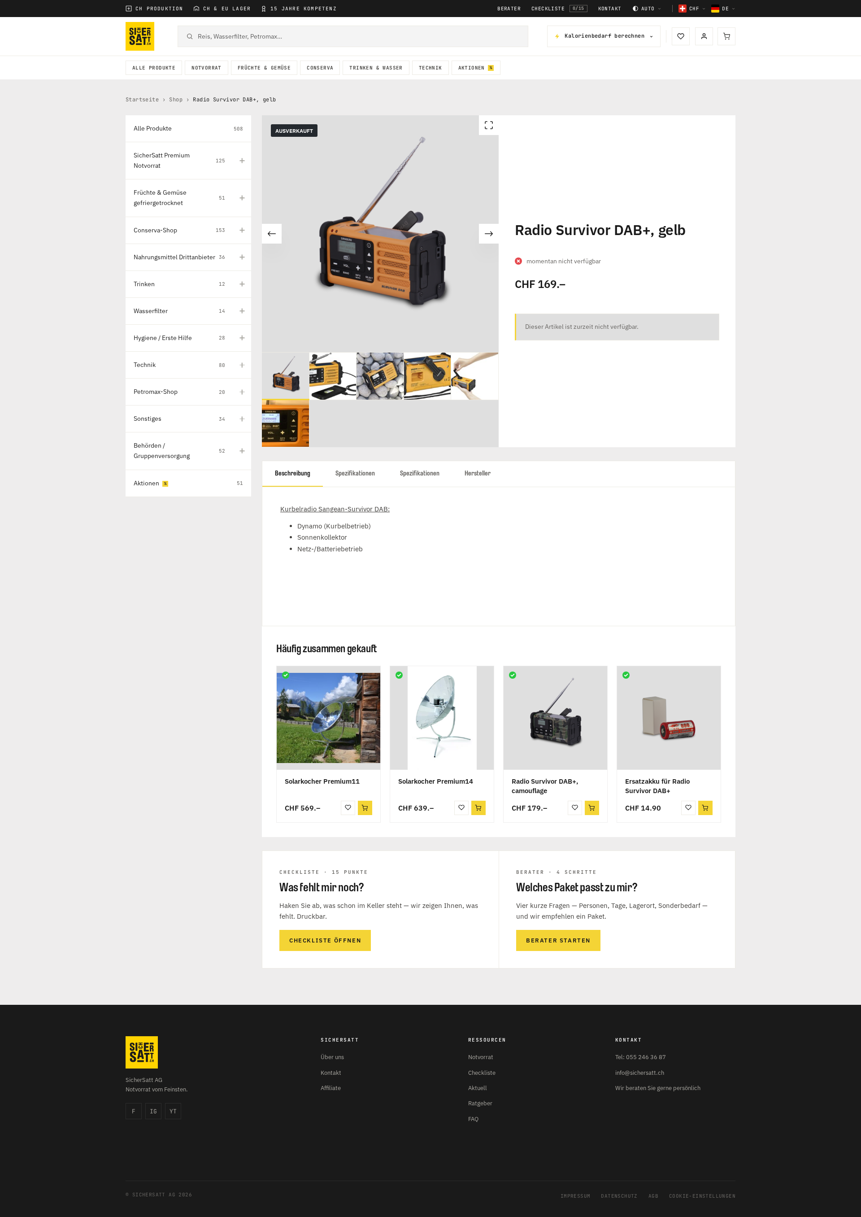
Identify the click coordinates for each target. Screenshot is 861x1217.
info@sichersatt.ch (639, 1073)
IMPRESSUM (576, 1196)
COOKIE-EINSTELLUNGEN (702, 1196)
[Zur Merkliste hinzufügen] (348, 808)
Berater (509, 8)
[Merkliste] (681, 36)
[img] (285, 675)
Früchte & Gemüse (264, 68)
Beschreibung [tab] (292, 473)
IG (153, 1111)
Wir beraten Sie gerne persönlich (657, 1088)
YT (173, 1111)
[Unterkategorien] (242, 160)
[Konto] (704, 36)
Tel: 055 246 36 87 (640, 1057)
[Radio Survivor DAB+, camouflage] (555, 718)
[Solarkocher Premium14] (442, 718)
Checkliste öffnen (325, 940)
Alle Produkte (153, 68)
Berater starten (558, 940)
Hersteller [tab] (478, 473)
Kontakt (610, 8)
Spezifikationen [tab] (355, 473)
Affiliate (331, 1088)
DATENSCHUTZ (619, 1196)
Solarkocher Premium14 (435, 781)
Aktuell (477, 1088)
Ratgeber (480, 1103)
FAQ (473, 1119)
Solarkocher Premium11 (322, 781)
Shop (176, 99)
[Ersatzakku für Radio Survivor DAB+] (669, 718)
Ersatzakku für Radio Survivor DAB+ (657, 785)
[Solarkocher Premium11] (328, 718)
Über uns (332, 1057)
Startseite (142, 99)
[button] (365, 808)
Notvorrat (206, 68)
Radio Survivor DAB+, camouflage (545, 785)
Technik (430, 68)
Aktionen (471, 68)
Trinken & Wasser (375, 68)
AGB (653, 1196)
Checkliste (557, 8)
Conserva (320, 68)
